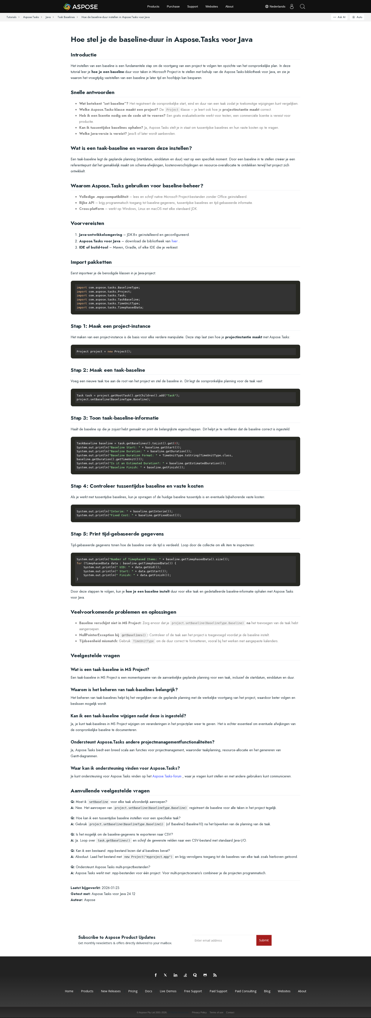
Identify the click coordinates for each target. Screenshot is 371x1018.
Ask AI (341, 17)
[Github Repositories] (205, 975)
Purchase (173, 6)
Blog (267, 991)
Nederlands (277, 6)
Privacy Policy (199, 1012)
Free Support (193, 991)
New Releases (111, 991)
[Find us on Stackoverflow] (185, 975)
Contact (230, 1012)
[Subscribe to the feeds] (215, 975)
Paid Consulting (245, 991)
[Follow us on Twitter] (166, 975)
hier (175, 241)
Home (69, 991)
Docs (148, 991)
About (229, 6)
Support (192, 6)
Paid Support (218, 991)
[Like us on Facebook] (156, 975)
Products (153, 6)
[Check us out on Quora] (195, 975)
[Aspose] (81, 6)
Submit (264, 940)
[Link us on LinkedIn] (175, 975)
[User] (291, 6)
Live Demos (168, 991)
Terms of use (216, 1012)
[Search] (302, 6)
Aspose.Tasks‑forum (166, 776)
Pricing (132, 991)
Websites (211, 6)
